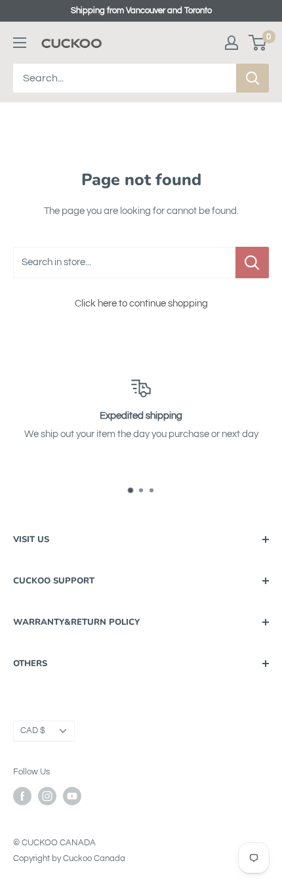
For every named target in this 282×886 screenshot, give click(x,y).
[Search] (252, 78)
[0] (258, 43)
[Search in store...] (252, 262)
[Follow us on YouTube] (72, 796)
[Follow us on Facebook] (22, 796)
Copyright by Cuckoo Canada (69, 858)
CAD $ (32, 731)
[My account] (231, 42)
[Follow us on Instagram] (47, 796)
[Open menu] (19, 42)
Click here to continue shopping (141, 303)
